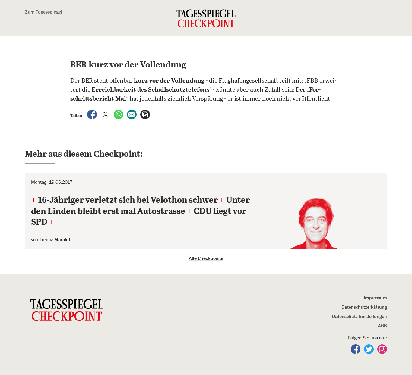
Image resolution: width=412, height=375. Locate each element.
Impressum (375, 297)
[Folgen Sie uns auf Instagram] (382, 348)
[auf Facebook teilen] (92, 114)
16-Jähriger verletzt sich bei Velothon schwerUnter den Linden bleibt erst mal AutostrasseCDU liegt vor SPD (140, 211)
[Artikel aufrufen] (145, 114)
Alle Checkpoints (206, 258)
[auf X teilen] (105, 114)
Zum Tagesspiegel (43, 12)
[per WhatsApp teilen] (119, 114)
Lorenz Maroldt (55, 239)
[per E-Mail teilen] (132, 114)
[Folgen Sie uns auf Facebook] (356, 348)
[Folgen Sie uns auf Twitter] (369, 348)
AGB (382, 325)
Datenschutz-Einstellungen (359, 316)
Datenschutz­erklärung (364, 307)
